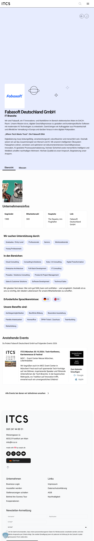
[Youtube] (23, 453)
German (15, 460)
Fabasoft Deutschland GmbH (75, 222)
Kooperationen (12, 501)
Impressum (53, 484)
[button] (86, 16)
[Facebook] (18, 453)
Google (80, 375)
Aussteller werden (14, 488)
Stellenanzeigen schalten (17, 493)
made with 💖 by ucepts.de (15, 448)
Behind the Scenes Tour (16, 497)
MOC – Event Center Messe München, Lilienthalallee (36, 359)
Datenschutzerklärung (57, 488)
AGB (50, 493)
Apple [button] (80, 379)
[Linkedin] (8, 453)
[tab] (9, 167)
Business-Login (13, 484)
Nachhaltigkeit (54, 497)
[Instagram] (13, 453)
